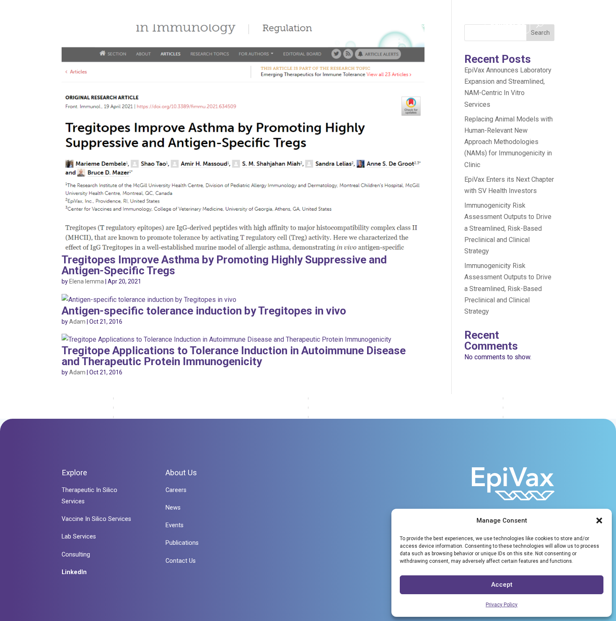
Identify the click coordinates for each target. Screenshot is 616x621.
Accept (501, 584)
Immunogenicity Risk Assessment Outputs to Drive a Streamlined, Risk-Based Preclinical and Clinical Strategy (507, 228)
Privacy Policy (502, 605)
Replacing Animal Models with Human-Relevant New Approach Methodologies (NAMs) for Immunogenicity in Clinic (508, 142)
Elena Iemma (86, 281)
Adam (77, 321)
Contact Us (507, 23)
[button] (599, 520)
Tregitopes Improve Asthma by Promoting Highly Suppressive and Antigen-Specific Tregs (224, 265)
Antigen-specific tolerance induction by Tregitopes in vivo (204, 310)
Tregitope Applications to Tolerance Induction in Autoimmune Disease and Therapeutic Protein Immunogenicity (234, 356)
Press (453, 25)
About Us (403, 25)
